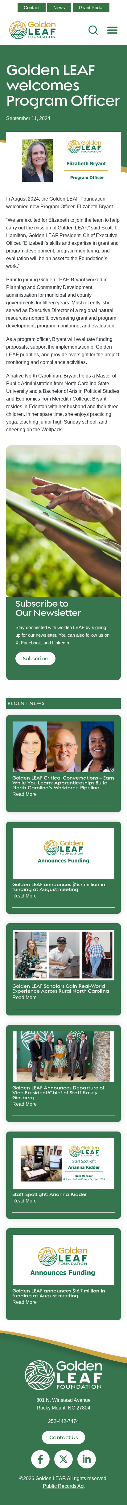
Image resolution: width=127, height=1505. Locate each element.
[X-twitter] (63, 1459)
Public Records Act (63, 1486)
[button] (112, 30)
